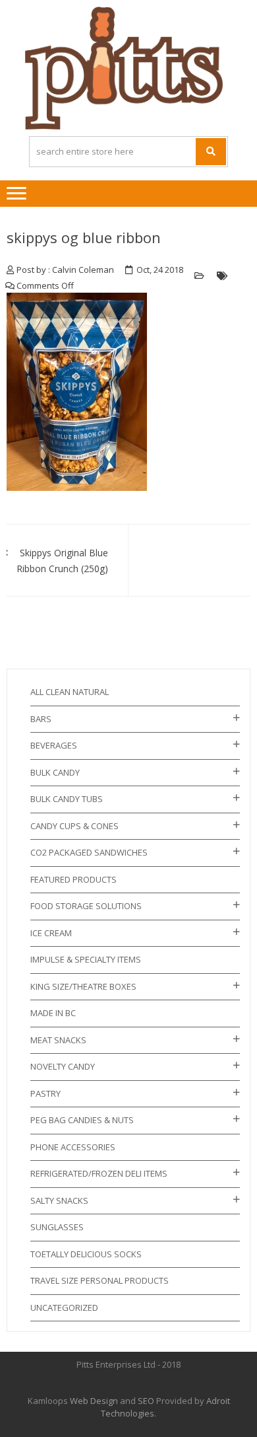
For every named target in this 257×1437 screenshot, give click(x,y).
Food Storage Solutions (86, 906)
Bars (40, 719)
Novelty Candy (62, 1066)
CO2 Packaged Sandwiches (89, 852)
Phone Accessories (72, 1147)
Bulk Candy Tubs (66, 799)
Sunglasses (57, 1227)
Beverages (53, 745)
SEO (146, 1401)
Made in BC (53, 1013)
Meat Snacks (58, 1040)
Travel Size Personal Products (99, 1280)
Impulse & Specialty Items (85, 959)
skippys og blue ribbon (84, 237)
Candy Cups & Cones (74, 826)
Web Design (94, 1401)
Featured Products (73, 879)
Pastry (45, 1093)
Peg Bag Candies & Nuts (82, 1120)
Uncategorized (64, 1307)
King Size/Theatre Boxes (83, 986)
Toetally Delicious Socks (86, 1254)
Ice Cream (51, 933)
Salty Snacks (59, 1200)
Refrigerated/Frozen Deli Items (98, 1173)
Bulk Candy (55, 772)
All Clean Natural (69, 692)
